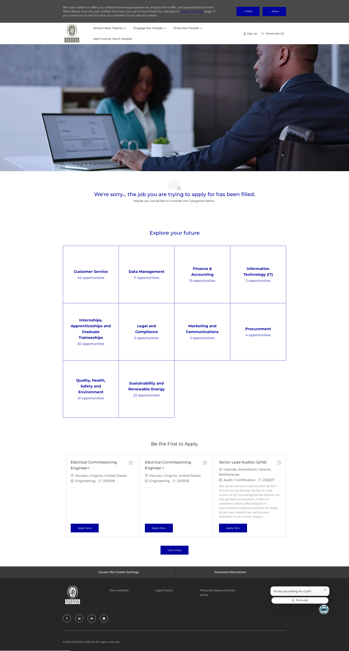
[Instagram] (104, 618)
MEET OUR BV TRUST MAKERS (112, 39)
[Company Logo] (72, 33)
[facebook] (67, 618)
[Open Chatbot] (324, 609)
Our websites (119, 590)
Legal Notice (164, 590)
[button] (174, 550)
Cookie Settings (191, 11)
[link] (250, 33)
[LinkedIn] (79, 618)
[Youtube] (92, 618)
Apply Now (88, 528)
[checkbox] (131, 462)
